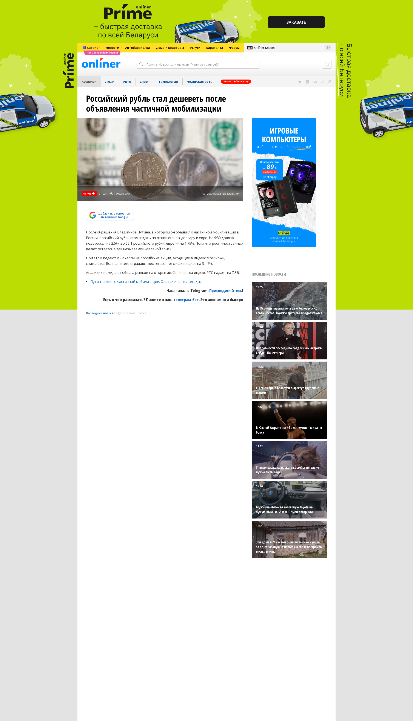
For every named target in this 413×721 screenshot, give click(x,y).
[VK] (315, 81)
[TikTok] (322, 81)
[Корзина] (327, 64)
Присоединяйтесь (225, 290)
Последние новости (100, 313)
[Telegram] (300, 81)
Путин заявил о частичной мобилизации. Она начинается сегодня (146, 281)
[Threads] (330, 81)
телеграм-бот (186, 299)
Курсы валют (127, 313)
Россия (141, 313)
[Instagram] (307, 81)
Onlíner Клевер (265, 48)
